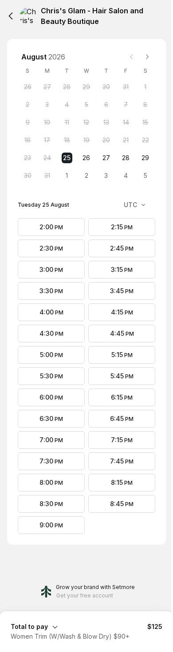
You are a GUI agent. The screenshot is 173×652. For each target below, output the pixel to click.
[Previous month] (131, 57)
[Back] (11, 16)
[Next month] (147, 57)
